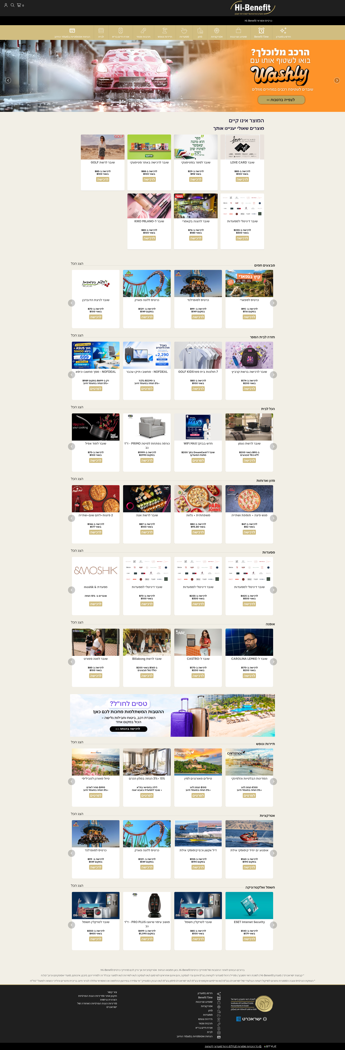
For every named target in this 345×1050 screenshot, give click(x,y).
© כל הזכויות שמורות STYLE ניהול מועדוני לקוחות (233, 1046)
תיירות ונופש (165, 36)
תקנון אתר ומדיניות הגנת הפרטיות (97, 995)
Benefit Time (261, 36)
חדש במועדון (283, 36)
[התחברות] (6, 5)
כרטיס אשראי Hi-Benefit (258, 20)
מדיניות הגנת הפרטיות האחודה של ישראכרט (97, 1005)
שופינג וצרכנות (238, 36)
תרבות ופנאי (143, 36)
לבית (101, 36)
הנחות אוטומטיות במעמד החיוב (72, 36)
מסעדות (184, 36)
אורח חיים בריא (120, 36)
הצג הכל (77, 263)
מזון (200, 36)
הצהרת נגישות (108, 999)
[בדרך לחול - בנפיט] (172, 715)
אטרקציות (217, 36)
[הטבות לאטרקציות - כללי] (172, 75)
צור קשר (112, 992)
